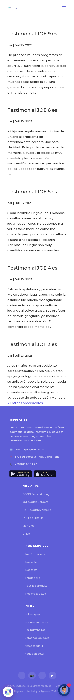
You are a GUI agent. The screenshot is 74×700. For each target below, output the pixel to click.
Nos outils (31, 562)
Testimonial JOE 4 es (32, 268)
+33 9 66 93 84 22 (26, 464)
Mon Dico (29, 526)
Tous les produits (36, 586)
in (42, 675)
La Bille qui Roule (33, 518)
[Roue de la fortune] (8, 692)
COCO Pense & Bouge (37, 494)
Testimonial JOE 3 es (32, 344)
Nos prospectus (35, 594)
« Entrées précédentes (25, 403)
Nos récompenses (37, 622)
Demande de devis (37, 638)
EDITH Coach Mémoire (37, 510)
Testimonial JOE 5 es (32, 192)
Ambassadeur (34, 646)
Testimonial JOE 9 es (32, 34)
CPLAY (26, 534)
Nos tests (31, 570)
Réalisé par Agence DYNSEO (43, 691)
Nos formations (35, 554)
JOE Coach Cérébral (36, 502)
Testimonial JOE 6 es (32, 110)
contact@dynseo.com (29, 449)
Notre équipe (33, 614)
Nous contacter (34, 654)
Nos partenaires (35, 630)
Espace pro (32, 578)
